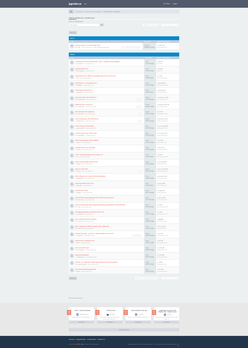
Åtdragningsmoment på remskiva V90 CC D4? (89, 212)
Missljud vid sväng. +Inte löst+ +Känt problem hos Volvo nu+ (94, 233)
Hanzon (79, 149)
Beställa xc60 (111, 310)
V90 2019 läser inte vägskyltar (84, 112)
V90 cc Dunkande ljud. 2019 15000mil (87, 140)
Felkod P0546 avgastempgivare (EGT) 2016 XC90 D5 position (94, 198)
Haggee (79, 192)
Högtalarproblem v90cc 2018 (84, 183)
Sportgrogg (80, 71)
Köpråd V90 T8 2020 (81, 190)
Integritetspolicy (81, 339)
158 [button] (177, 25)
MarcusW (80, 200)
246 (159, 262)
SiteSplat (87, 344)
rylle (159, 69)
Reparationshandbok (82, 255)
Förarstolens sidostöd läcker (84, 126)
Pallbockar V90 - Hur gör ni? (84, 104)
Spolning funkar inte (81, 69)
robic (159, 233)
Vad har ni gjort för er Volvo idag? (101, 47)
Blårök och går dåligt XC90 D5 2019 (86, 162)
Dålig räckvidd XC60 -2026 (139, 310)
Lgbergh (79, 185)
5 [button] (170, 25)
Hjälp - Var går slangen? (82, 310)
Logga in (175, 3)
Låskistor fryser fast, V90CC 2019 (86, 133)
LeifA (78, 142)
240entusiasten (162, 104)
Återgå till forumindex (76, 298)
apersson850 (80, 128)
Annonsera (72, 339)
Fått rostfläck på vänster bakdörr (86, 219)
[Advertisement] (125, 289)
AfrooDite (81, 114)
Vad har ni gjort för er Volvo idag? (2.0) (87, 45)
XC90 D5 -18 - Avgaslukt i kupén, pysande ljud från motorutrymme (96, 262)
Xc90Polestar (80, 257)
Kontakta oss (101, 339)
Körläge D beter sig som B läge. (85, 147)
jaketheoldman (82, 264)
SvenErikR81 (80, 135)
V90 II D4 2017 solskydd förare (85, 241)
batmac (79, 171)
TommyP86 (161, 162)
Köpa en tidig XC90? (81, 169)
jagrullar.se (75, 3)
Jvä (78, 157)
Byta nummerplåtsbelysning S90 (85, 269)
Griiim (78, 271)
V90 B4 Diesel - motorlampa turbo (86, 83)
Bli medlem (167, 3)
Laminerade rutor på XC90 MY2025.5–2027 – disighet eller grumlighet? (97, 61)
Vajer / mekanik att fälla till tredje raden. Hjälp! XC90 (92, 226)
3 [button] (165, 25)
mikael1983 (81, 99)
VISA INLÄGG (81, 322)
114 (138, 47)
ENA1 (78, 243)
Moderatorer (79, 21)
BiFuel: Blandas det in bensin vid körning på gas (90, 176)
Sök (85, 4)
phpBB (97, 344)
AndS (159, 112)
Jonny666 (79, 214)
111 (130, 47)
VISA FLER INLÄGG (124, 330)
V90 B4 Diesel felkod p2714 (83, 90)
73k (79, 47)
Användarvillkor (91, 339)
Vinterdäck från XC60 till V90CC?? (86, 97)
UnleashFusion (162, 97)
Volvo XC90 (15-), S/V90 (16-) (82, 18)
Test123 (80, 221)
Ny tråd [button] (73, 32)
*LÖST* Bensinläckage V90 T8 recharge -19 (89, 155)
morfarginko (80, 250)
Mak (159, 61)
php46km (79, 85)
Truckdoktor (162, 133)
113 (135, 47)
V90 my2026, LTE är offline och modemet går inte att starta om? (95, 76)
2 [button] (162, 25)
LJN (78, 78)
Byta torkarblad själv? (82, 248)
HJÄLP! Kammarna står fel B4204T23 (87, 119)
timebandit (80, 235)
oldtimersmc (80, 121)
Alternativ (138, 278)
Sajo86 (79, 164)
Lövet (160, 219)
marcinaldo (80, 63)
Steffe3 (160, 45)
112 (132, 47)
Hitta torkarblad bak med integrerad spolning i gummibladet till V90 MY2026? (100, 205)
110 (127, 47)
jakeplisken (80, 178)
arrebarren (81, 106)
